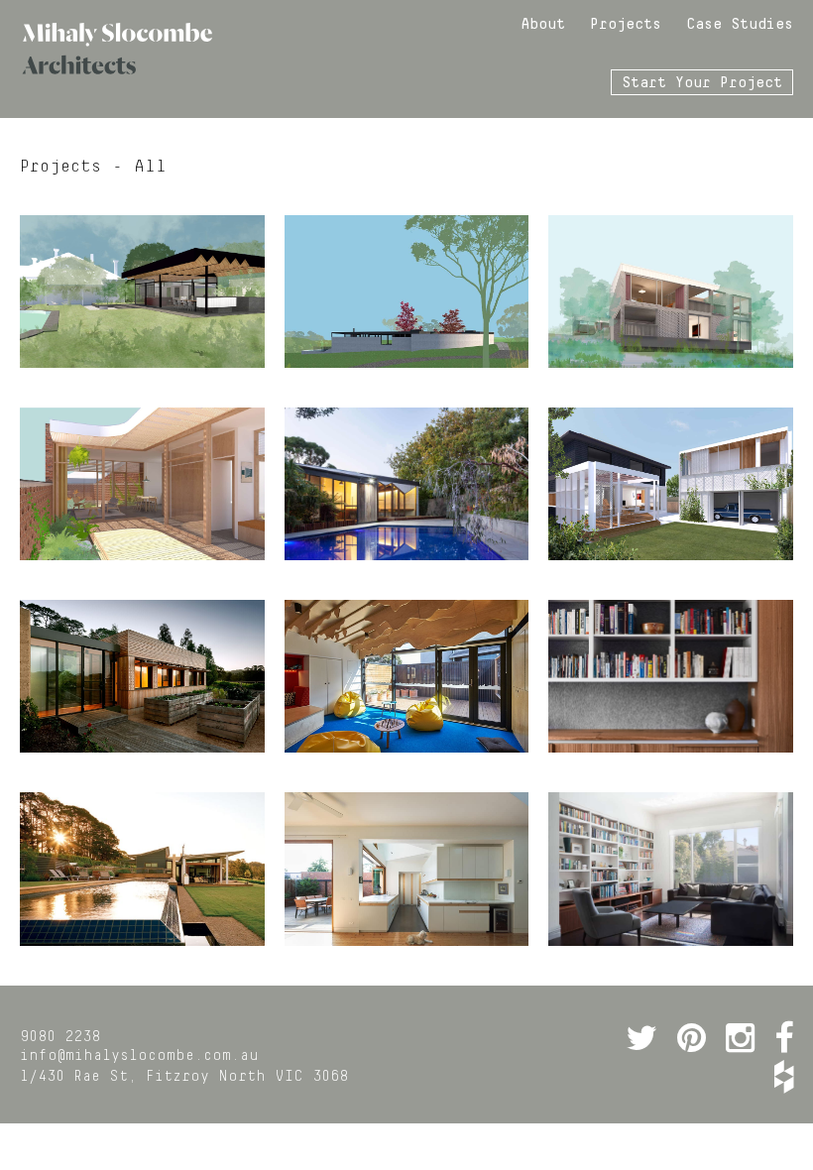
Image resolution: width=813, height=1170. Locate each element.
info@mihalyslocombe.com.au (139, 1056)
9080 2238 (60, 1037)
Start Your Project (702, 83)
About (543, 25)
